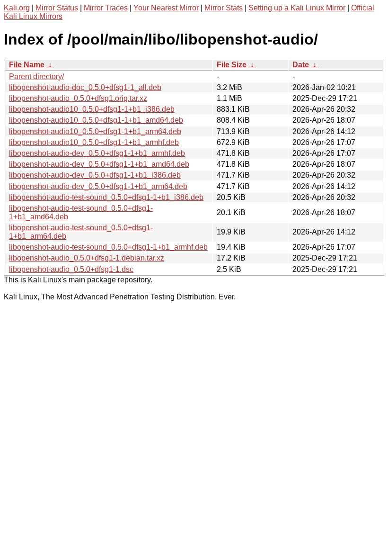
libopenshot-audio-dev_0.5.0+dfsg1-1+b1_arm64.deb (98, 186)
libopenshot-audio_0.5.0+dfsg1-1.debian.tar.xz (86, 258)
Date (300, 65)
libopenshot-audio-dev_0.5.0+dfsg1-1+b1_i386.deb (95, 175)
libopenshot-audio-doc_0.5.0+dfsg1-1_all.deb (85, 87)
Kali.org (17, 8)
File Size (232, 65)
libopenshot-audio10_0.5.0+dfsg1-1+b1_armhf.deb (94, 142)
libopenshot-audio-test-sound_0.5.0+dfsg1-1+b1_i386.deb (106, 197)
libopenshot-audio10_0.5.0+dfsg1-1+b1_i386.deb (92, 109)
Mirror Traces (106, 8)
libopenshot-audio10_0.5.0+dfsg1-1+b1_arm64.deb (95, 131)
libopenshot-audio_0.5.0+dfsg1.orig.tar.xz (78, 98)
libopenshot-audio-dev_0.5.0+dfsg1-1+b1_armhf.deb (97, 153)
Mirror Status (56, 8)
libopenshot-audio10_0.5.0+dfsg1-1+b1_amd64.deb (96, 120)
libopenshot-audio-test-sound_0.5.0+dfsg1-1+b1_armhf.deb (108, 247)
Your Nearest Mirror (166, 8)
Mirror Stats (223, 8)
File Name (26, 65)
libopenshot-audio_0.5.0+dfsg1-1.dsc (71, 269)
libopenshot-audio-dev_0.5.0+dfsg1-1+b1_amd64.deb (99, 164)
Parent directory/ (36, 76)
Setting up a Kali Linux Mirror (296, 8)
